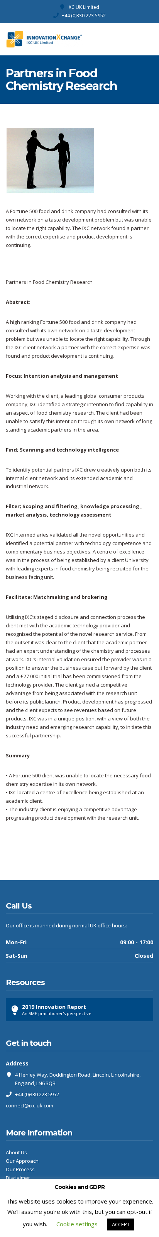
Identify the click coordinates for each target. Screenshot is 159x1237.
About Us (16, 1152)
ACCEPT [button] (121, 1224)
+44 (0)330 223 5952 (84, 15)
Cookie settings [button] (77, 1224)
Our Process (20, 1169)
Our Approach (22, 1160)
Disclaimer (18, 1177)
